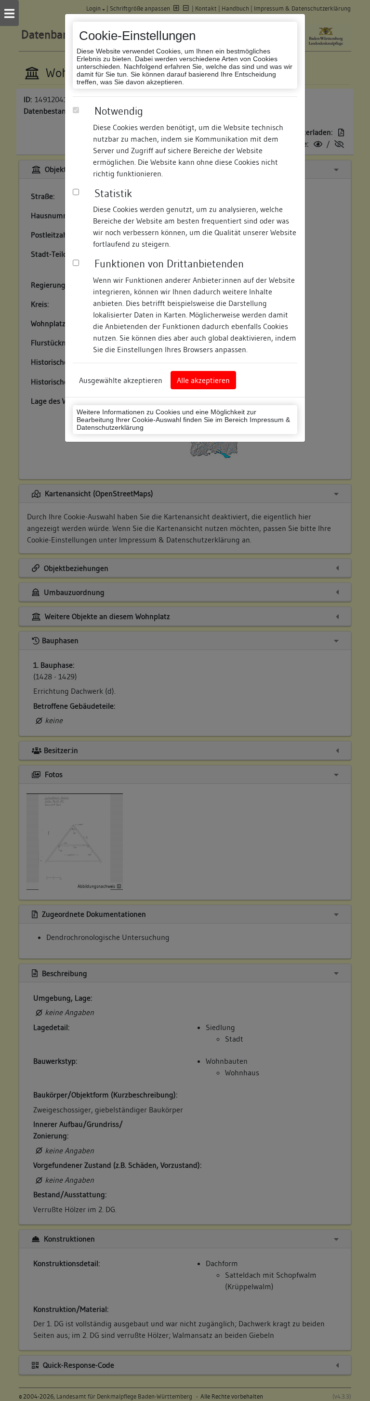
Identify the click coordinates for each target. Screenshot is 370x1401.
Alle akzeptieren (203, 380)
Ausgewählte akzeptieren (120, 380)
